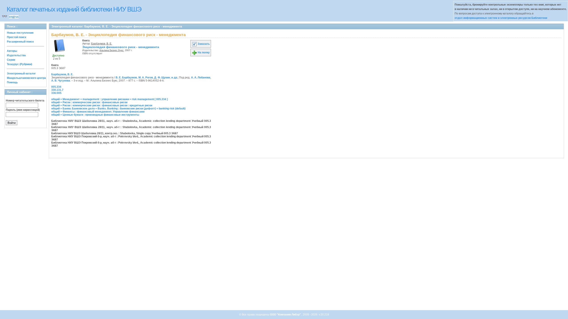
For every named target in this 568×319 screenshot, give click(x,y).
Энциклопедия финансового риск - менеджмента (120, 47)
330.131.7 (57, 89)
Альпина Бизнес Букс (111, 50)
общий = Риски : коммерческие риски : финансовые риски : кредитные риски (101, 105)
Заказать (203, 43)
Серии (11, 59)
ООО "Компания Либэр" (286, 314)
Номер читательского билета (25, 100)
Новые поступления (20, 32)
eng (11, 16)
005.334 (56, 86)
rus (16, 16)
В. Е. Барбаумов (126, 77)
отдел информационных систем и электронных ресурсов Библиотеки (501, 17)
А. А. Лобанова (201, 77)
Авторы (12, 51)
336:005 (56, 93)
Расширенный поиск (20, 41)
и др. (174, 77)
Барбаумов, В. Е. (101, 43)
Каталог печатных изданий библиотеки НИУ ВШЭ (74, 9)
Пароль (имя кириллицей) (23, 109)
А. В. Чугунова (60, 80)
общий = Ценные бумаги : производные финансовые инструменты (95, 114)
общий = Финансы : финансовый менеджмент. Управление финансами (97, 111)
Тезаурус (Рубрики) (19, 64)
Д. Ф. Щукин (162, 77)
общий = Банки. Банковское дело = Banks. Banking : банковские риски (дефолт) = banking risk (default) (118, 108)
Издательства (16, 55)
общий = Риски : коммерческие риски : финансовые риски (89, 102)
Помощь (12, 82)
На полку (203, 52)
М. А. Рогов (145, 77)
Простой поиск (16, 37)
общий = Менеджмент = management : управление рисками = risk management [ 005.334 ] (109, 99)
